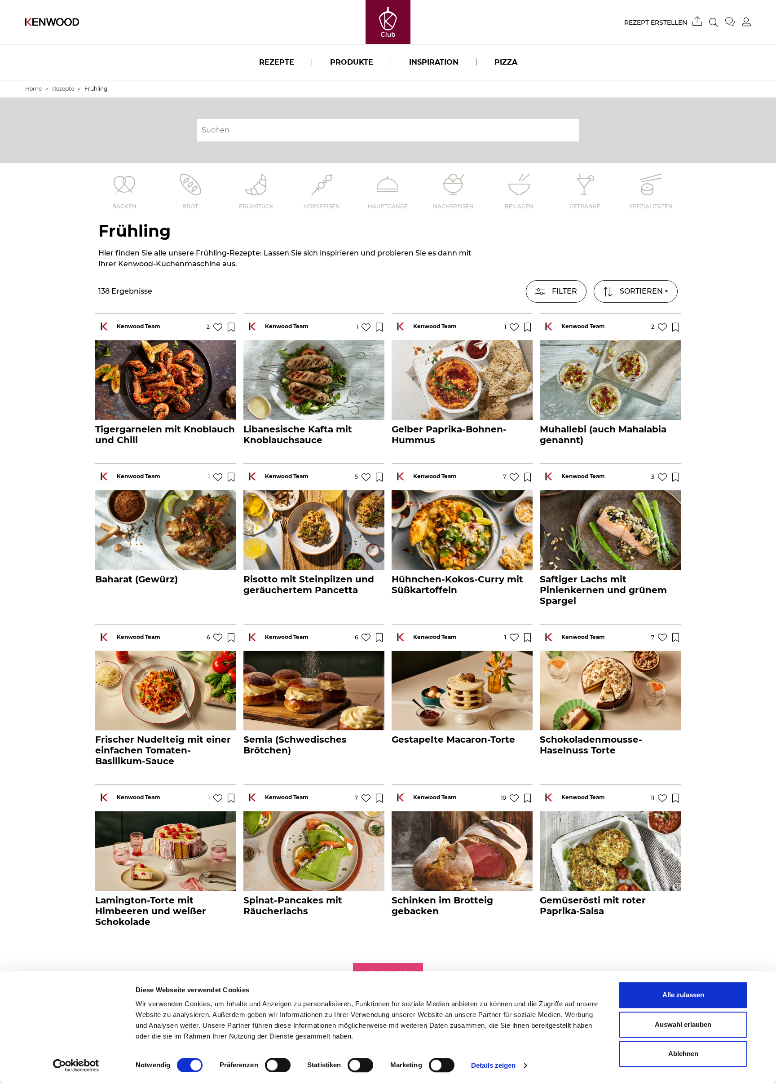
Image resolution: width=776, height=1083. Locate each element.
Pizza (505, 62)
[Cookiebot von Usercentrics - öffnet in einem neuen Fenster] (76, 1065)
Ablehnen (683, 1053)
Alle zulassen (683, 995)
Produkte (351, 62)
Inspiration (434, 62)
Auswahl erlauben (683, 1024)
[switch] (278, 1065)
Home (33, 88)
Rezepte (276, 62)
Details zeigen (493, 1065)
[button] (636, 291)
